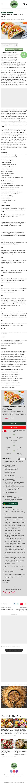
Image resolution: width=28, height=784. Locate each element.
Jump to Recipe (10, 49)
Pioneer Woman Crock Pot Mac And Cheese (11, 378)
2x (21, 458)
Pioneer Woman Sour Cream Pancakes (10, 383)
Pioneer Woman (5, 70)
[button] (3, 418)
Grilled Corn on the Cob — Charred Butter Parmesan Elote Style (20, 751)
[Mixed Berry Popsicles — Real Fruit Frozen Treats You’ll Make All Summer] (20, 723)
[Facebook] (14, 604)
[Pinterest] (14, 771)
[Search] (26, 4)
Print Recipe (19, 49)
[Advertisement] (14, 98)
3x (24, 458)
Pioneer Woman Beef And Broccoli (9, 372)
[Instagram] (16, 771)
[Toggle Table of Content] (14, 45)
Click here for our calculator (14, 650)
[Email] (25, 604)
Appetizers (10, 12)
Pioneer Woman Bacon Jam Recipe (9, 380)
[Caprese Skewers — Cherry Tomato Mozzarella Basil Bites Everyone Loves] (7, 744)
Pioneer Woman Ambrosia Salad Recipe (11, 385)
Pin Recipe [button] (14, 427)
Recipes (3, 12)
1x (18, 458)
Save (22, 603)
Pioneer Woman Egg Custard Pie (9, 376)
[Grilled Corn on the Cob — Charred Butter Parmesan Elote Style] (20, 744)
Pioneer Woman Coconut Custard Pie (10, 374)
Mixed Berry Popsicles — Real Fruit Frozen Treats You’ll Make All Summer (20, 731)
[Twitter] (18, 604)
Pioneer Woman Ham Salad (7, 387)
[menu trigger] (2, 4)
